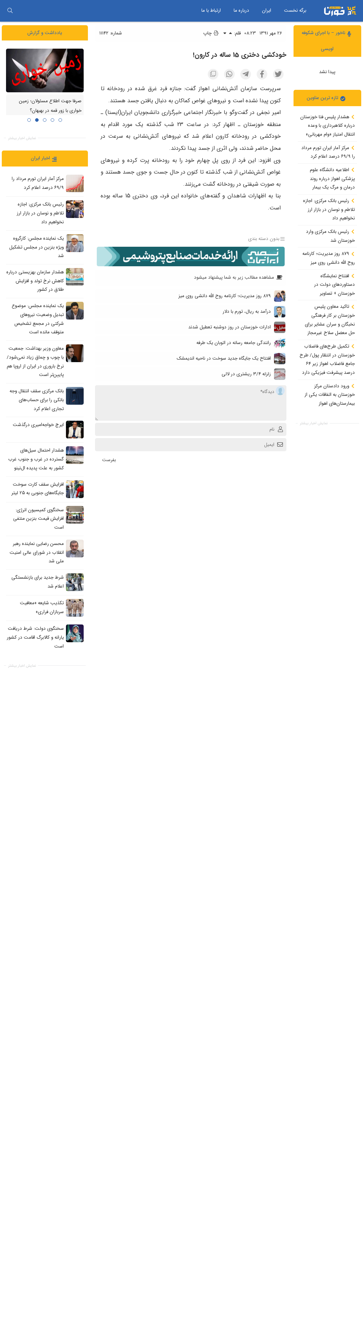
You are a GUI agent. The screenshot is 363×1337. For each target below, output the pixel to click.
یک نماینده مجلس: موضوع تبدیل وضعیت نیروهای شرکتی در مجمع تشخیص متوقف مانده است (38, 319)
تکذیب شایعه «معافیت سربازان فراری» (42, 607)
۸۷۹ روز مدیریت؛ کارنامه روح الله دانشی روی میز (328, 258)
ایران (266, 10)
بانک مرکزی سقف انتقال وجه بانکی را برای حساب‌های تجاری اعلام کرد (37, 399)
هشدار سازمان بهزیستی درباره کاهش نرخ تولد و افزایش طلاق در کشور (35, 280)
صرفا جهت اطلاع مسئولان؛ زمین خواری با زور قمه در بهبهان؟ (50, 106)
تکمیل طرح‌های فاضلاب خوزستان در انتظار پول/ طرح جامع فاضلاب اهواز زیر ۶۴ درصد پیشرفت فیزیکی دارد (327, 359)
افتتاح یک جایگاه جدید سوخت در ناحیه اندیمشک (224, 358)
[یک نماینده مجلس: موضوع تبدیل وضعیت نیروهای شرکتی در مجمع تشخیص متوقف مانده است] (75, 311)
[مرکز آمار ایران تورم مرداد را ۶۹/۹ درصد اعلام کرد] (75, 183)
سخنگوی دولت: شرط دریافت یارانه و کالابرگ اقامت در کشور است (35, 637)
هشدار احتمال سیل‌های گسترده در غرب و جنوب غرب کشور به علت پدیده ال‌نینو (36, 459)
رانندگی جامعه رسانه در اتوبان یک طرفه (233, 342)
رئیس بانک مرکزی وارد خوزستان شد (330, 236)
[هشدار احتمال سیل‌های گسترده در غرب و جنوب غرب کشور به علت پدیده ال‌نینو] (75, 455)
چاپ (208, 33)
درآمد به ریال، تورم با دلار (247, 311)
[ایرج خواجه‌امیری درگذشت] (75, 429)
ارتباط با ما (211, 10)
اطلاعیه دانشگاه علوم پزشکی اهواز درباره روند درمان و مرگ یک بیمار (332, 178)
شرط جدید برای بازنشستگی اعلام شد (37, 582)
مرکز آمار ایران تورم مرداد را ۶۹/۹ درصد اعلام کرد (328, 152)
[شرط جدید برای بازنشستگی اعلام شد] (75, 582)
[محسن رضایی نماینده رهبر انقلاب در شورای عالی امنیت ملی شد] (75, 548)
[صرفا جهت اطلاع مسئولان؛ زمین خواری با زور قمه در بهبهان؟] (45, 70)
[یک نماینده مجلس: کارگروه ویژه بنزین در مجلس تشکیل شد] (75, 243)
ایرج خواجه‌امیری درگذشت (38, 425)
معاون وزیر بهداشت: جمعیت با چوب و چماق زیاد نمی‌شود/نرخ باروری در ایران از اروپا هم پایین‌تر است (35, 361)
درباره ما (241, 10)
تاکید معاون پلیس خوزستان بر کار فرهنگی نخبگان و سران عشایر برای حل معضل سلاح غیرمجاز (330, 320)
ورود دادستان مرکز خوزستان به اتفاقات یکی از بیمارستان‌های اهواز (330, 394)
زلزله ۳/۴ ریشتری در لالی (246, 374)
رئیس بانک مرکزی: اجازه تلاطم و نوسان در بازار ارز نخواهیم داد (329, 209)
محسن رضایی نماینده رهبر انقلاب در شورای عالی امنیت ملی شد (37, 552)
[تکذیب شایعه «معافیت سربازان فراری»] (75, 608)
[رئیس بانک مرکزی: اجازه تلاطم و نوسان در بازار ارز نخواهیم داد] (75, 209)
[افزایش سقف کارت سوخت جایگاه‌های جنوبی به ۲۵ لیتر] (75, 489)
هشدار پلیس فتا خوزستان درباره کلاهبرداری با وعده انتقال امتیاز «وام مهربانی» (327, 125)
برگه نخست (295, 10)
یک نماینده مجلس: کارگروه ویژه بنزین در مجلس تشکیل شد (36, 247)
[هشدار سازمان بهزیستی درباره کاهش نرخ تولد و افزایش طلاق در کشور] (75, 277)
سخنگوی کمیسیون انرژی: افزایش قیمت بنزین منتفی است (38, 518)
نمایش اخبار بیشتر (314, 423)
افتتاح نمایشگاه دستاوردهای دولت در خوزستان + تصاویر (334, 284)
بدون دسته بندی (263, 238)
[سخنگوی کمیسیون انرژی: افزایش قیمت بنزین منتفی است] (75, 515)
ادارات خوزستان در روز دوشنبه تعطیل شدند (229, 327)
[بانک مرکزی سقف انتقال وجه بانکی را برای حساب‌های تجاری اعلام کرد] (75, 396)
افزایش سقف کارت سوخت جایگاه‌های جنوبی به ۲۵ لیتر (37, 489)
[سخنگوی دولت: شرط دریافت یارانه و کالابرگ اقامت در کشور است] (75, 633)
